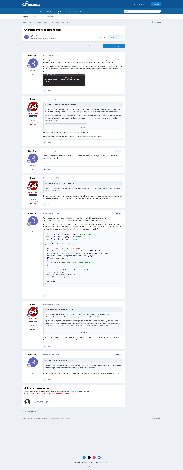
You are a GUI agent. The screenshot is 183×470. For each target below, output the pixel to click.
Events (34, 16)
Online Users (51, 16)
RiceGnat (35, 36)
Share (103, 37)
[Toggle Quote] (46, 104)
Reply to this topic (114, 46)
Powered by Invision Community (91, 467)
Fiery (32, 99)
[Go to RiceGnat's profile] (26, 37)
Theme (76, 462)
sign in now (70, 391)
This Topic (150, 11)
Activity (67, 11)
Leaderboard (77, 11)
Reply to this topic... (42, 402)
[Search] (158, 11)
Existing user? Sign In (141, 4)
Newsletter (48, 11)
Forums (25, 16)
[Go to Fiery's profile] (33, 106)
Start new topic (94, 46)
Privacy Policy (87, 462)
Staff (41, 16)
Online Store (37, 11)
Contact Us (97, 462)
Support (26, 11)
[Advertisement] (144, 40)
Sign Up (156, 4)
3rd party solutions (49, 38)
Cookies (106, 462)
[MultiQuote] (44, 90)
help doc (54, 226)
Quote (50, 91)
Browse (58, 11)
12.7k (34, 120)
